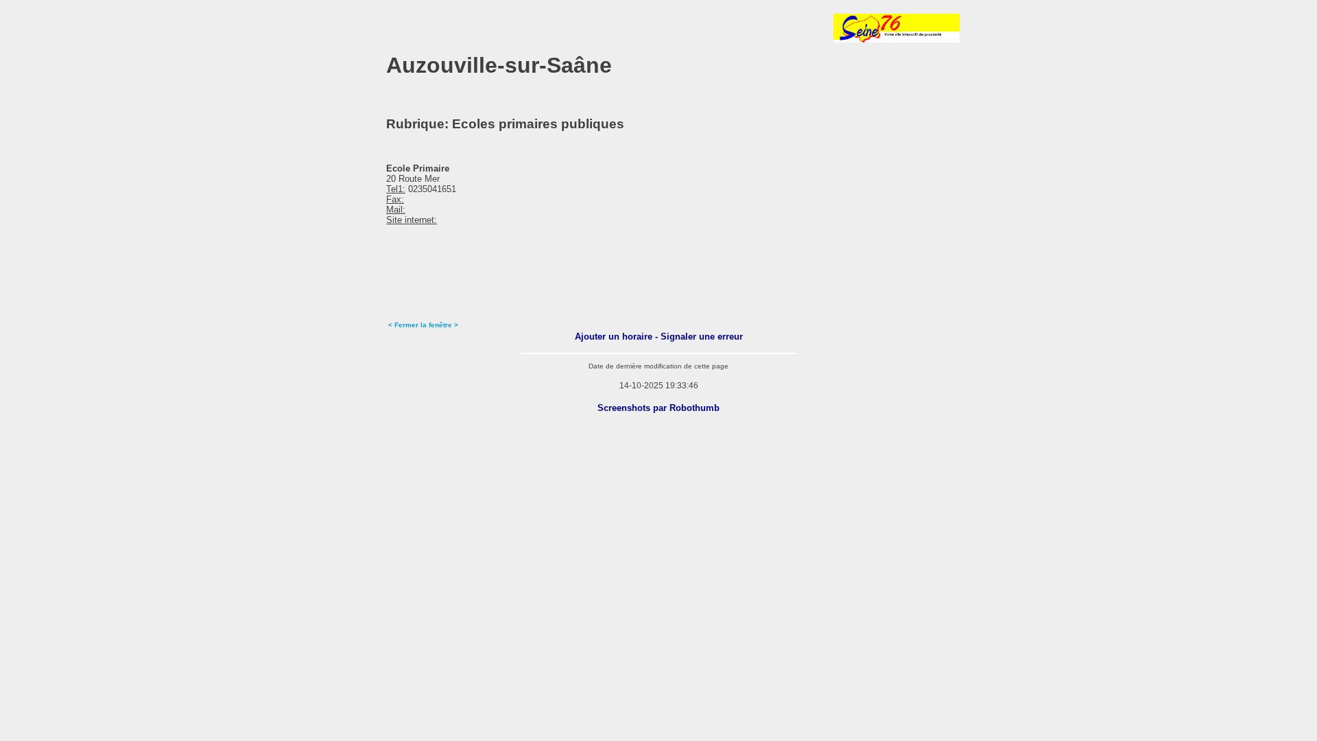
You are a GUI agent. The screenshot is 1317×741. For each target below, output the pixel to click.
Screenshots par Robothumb (658, 408)
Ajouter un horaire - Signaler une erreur (659, 336)
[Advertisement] (495, 28)
